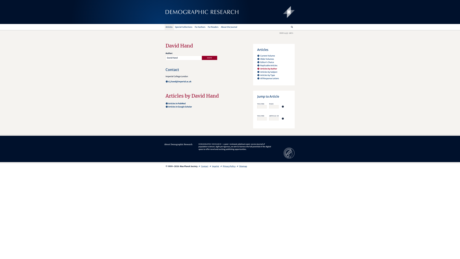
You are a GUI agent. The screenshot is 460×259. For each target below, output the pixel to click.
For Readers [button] (213, 27)
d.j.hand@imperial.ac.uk (179, 81)
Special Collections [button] (183, 27)
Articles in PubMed (177, 103)
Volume (260, 104)
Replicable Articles (268, 65)
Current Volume (267, 56)
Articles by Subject (268, 72)
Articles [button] (169, 27)
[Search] (291, 27)
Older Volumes (267, 59)
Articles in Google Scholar (180, 107)
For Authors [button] (200, 27)
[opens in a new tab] (289, 153)
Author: (169, 53)
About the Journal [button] (229, 27)
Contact (204, 166)
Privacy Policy (229, 166)
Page (271, 104)
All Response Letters (269, 78)
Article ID (274, 116)
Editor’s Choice (267, 62)
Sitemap (243, 166)
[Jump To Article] (283, 106)
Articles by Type (267, 75)
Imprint (215, 166)
